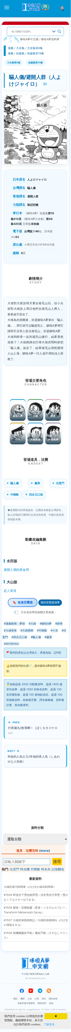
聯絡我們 (42, 1003)
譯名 (44, 998)
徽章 (37, 483)
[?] (44, 83)
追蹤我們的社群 (19, 665)
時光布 (46, 869)
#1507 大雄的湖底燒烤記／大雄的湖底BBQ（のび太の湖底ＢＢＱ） (36, 922)
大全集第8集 (35, 48)
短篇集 (20, 53)
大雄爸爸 (35, 439)
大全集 (20, 48)
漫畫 (10, 48)
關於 (15, 998)
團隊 (22, 998)
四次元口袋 (36, 494)
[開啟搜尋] (63, 8)
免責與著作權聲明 (26, 1003)
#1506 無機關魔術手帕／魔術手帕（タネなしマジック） (36, 935)
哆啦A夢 (18, 415)
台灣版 (28, 231)
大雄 (35, 415)
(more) (44, 851)
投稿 (51, 1003)
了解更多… (50, 1024)
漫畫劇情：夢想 (15, 623)
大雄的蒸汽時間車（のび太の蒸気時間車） (30, 886)
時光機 (25, 869)
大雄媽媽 (53, 439)
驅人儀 (14, 483)
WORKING (12, 643)
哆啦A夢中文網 (29, 39)
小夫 (17, 439)
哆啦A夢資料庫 (50, 39)
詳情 (57, 652)
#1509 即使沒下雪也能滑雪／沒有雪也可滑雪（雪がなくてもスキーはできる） (36, 897)
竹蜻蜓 (14, 494)
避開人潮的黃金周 (16, 570)
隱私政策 (53, 998)
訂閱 (37, 998)
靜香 (53, 415)
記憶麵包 (58, 869)
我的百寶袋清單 (50, 602)
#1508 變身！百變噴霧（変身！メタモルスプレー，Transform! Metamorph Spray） (36, 910)
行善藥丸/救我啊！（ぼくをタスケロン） (32, 730)
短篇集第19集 (35, 53)
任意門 (60, 483)
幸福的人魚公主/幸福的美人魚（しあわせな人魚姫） (33, 759)
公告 (30, 998)
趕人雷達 (10, 591)
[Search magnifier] (59, 31)
